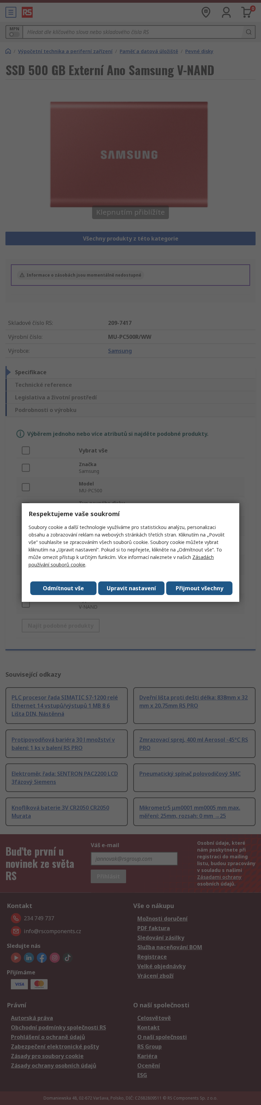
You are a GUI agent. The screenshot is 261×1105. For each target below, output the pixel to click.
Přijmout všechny (199, 588)
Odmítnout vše (63, 588)
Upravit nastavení (131, 588)
